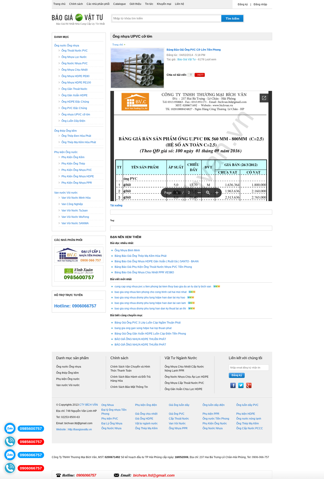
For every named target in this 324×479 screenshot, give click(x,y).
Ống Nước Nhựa (111, 428)
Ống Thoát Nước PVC (74, 50)
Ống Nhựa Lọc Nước (74, 57)
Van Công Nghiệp (72, 204)
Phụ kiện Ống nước (66, 152)
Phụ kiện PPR (211, 413)
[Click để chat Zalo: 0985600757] (9, 428)
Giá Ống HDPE (144, 418)
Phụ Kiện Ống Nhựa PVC (76, 170)
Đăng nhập (260, 4)
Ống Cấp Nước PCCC (249, 428)
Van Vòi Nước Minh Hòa (76, 197)
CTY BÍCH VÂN (88, 404)
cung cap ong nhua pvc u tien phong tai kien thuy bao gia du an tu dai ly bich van (163, 286)
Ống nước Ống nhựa (66, 45)
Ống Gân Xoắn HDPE (74, 95)
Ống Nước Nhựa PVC (74, 63)
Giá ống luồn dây (179, 405)
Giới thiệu (135, 4)
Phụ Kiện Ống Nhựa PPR (76, 182)
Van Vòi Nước (177, 423)
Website (61, 429)
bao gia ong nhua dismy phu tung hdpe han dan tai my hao (150, 297)
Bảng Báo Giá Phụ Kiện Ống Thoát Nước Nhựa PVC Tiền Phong (153, 266)
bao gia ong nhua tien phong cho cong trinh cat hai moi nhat (150, 292)
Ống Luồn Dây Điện (73, 120)
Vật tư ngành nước (146, 423)
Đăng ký (243, 4)
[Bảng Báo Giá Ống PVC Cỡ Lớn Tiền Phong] (137, 87)
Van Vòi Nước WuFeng (75, 216)
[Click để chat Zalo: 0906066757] (9, 454)
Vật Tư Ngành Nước (181, 358)
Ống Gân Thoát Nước (74, 89)
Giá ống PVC (176, 413)
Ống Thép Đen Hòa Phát (76, 135)
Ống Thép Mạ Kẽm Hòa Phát (78, 142)
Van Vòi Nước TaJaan (74, 210)
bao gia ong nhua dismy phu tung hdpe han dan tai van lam (150, 303)
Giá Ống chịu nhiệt (146, 413)
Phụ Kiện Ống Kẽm (72, 157)
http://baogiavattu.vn (80, 429)
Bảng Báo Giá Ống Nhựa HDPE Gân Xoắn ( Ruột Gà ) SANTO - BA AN (157, 261)
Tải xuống (116, 205)
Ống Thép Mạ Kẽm (247, 423)
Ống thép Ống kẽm (65, 130)
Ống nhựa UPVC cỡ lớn (75, 114)
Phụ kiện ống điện (146, 405)
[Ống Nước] (78, 283)
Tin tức (149, 4)
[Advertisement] (132, 469)
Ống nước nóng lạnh (248, 418)
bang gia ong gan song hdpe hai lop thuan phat (143, 328)
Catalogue (119, 4)
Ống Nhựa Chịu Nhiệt (74, 69)
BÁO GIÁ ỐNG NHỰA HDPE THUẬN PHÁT (140, 339)
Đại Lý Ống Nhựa (111, 423)
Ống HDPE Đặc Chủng (75, 101)
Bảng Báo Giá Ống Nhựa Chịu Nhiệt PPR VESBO (144, 272)
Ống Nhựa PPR (178, 428)
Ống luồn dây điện (214, 405)
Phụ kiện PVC (109, 418)
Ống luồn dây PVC (247, 405)
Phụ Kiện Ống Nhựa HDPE (77, 176)
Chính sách (76, 4)
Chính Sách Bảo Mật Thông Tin (129, 386)
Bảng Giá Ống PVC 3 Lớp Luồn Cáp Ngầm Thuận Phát (148, 322)
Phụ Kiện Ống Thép (73, 163)
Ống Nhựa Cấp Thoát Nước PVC (184, 383)
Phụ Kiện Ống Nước (215, 423)
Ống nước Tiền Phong (216, 418)
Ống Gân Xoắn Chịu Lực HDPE (183, 389)
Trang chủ (59, 4)
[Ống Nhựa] (78, 264)
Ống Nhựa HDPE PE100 (76, 82)
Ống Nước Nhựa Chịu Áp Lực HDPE (187, 376)
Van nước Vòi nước (66, 192)
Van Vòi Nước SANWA (75, 223)
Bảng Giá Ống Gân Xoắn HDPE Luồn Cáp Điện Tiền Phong (150, 333)
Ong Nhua (107, 405)
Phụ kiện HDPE (245, 413)
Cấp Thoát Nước (179, 418)
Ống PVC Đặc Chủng (74, 108)
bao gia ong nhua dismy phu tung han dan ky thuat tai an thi (150, 308)
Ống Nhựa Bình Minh (127, 250)
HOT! (200, 75)
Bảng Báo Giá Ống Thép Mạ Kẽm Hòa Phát (140, 255)
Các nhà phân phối (98, 4)
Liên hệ (179, 4)
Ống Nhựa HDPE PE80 (75, 76)
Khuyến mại (164, 4)
